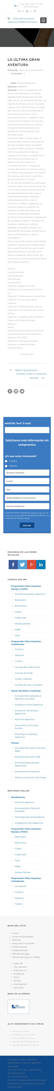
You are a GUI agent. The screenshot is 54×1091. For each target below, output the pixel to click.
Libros (16, 977)
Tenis (17, 635)
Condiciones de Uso (37, 513)
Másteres (16, 940)
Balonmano (21, 606)
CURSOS (13, 461)
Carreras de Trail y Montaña (28, 685)
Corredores (20, 886)
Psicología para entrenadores (29, 817)
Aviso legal (40, 1080)
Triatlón (19, 661)
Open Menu (43, 20)
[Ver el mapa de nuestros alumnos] (18, 1006)
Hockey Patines (22, 872)
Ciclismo (19, 649)
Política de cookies (18, 1083)
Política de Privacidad (13, 515)
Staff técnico (19, 970)
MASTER (13, 466)
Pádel (17, 629)
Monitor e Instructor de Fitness (30, 777)
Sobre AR (18, 963)
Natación (19, 655)
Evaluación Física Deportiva (29, 704)
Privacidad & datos (24, 1080)
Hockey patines (22, 623)
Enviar (27, 525)
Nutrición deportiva (25, 719)
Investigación (20, 984)
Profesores (18, 974)
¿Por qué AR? (20, 967)
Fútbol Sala (20, 617)
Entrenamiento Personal (27, 771)
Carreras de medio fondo (27, 667)
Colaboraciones (19, 950)
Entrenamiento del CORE (27, 756)
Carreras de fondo (24, 673)
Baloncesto (20, 600)
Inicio (10, 1080)
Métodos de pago (21, 953)
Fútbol (18, 611)
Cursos (15, 933)
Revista (17, 980)
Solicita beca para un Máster (26, 957)
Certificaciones (19, 947)
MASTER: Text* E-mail (18, 423)
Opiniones (18, 987)
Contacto (17, 1087)
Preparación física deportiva (29, 823)
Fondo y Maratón (23, 679)
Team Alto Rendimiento (31, 70)
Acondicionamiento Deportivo (30, 594)
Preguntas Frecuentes (23, 943)
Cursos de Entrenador (23, 936)
